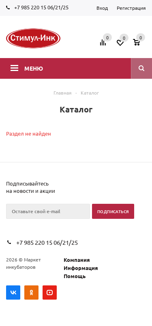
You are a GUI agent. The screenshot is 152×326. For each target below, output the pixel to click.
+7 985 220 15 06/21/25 (41, 7)
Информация (81, 267)
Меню (33, 68)
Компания (77, 259)
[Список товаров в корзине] (140, 45)
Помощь (75, 275)
